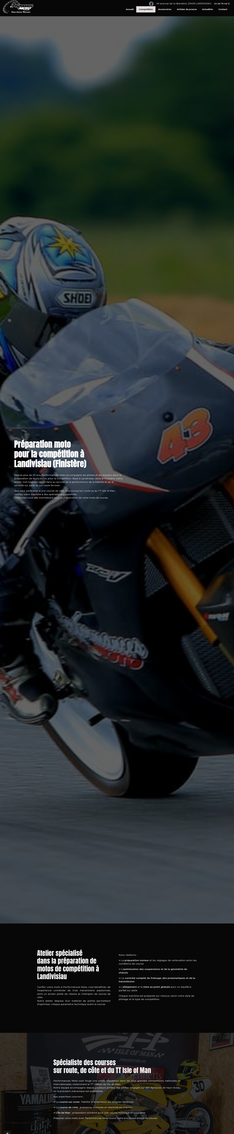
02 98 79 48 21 (222, 3)
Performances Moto (54, 475)
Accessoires (164, 9)
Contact (222, 9)
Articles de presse (187, 9)
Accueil (130, 9)
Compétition (146, 9)
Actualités (207, 9)
